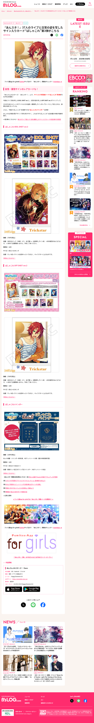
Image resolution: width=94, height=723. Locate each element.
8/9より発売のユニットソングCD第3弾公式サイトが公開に (23, 484)
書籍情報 (58, 4)
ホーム (3, 11)
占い (71, 4)
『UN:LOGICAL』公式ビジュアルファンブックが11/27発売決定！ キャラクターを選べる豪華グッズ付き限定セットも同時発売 (48, 648)
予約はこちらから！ (9, 258)
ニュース (37, 4)
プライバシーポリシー (30, 711)
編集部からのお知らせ (47, 703)
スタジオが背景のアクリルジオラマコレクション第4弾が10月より (25, 481)
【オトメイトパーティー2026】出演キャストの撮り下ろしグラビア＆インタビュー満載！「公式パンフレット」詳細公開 (17, 677)
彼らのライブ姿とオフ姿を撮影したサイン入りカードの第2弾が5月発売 (39, 119)
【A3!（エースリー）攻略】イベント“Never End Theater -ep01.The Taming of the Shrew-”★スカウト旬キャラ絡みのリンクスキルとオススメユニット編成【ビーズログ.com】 (82, 138)
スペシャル (9, 11)
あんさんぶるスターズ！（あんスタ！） (23, 11)
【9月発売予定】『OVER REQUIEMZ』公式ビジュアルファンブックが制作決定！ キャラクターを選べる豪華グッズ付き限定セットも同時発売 (82, 217)
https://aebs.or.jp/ (73, 714)
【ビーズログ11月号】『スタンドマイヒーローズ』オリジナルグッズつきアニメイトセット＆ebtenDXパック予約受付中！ (17, 648)
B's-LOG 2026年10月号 (80, 58)
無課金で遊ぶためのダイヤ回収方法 (16, 492)
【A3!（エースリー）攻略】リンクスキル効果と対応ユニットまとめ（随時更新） (82, 112)
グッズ (65, 4)
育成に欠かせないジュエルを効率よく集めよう (20, 488)
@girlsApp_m (57, 82)
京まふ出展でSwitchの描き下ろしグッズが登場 (43, 477)
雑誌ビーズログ (47, 4)
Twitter (21, 82)
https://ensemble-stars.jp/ (20, 579)
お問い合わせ (18, 711)
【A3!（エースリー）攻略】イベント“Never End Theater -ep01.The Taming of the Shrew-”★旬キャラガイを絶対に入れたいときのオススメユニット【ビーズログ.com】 (48, 678)
